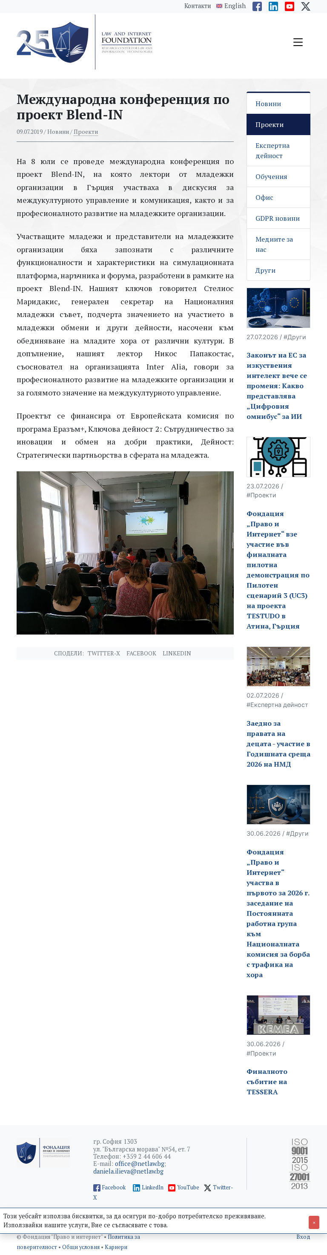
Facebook (141, 653)
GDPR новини (277, 218)
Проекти (86, 132)
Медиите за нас (274, 244)
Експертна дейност (272, 150)
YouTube (188, 1187)
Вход (303, 1237)
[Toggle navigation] (298, 42)
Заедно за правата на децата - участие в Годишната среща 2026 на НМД (278, 743)
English (235, 6)
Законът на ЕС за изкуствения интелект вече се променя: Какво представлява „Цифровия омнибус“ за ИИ (277, 385)
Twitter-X (104, 653)
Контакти (197, 6)
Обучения (271, 176)
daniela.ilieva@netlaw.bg (128, 1171)
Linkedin (177, 653)
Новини (268, 103)
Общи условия (81, 1247)
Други (265, 270)
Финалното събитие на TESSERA (267, 1081)
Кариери (116, 1247)
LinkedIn (153, 1187)
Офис (264, 197)
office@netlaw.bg (139, 1164)
